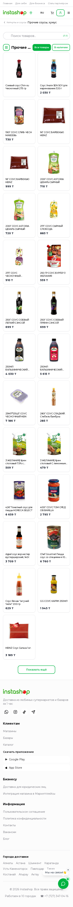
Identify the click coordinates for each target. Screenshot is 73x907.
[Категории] (6, 47)
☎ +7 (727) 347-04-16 (54, 896)
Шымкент (34, 863)
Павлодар (37, 868)
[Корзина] (52, 12)
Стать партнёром (58, 3)
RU (42, 12)
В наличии (61, 47)
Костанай (9, 874)
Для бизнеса (37, 3)
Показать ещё (36, 669)
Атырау (23, 874)
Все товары (41, 47)
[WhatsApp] (6, 712)
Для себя (21, 3)
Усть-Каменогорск (15, 868)
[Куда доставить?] (30, 12)
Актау (35, 874)
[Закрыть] (68, 870)
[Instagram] (15, 712)
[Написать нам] (63, 883)
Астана (20, 863)
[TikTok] (24, 712)
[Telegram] (33, 712)
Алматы (8, 863)
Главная (7, 3)
